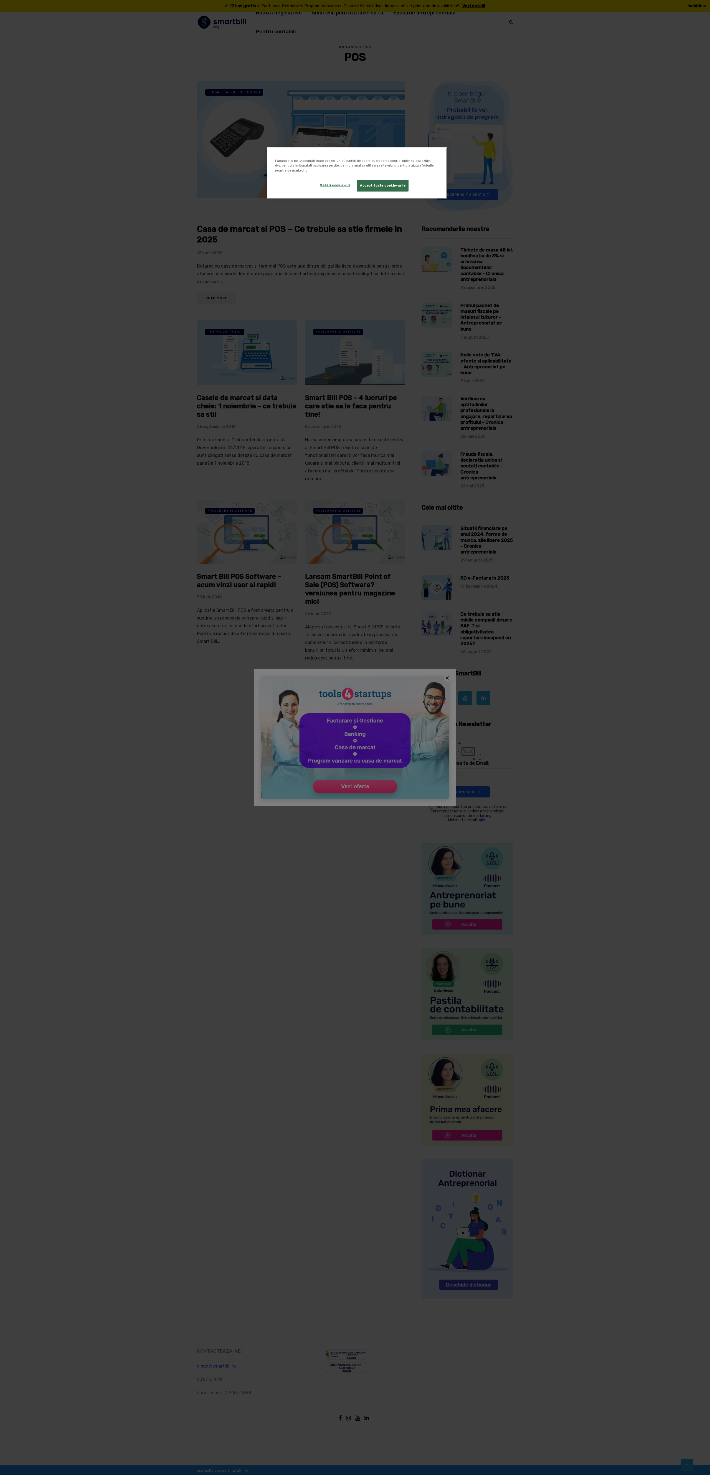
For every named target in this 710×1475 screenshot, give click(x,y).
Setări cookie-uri (335, 185)
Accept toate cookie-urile (382, 185)
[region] (357, 172)
